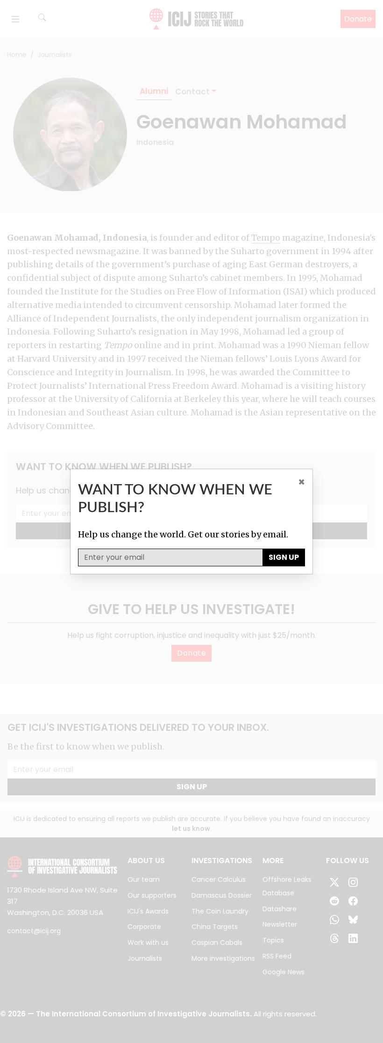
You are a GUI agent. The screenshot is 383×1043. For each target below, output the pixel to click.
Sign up (284, 557)
